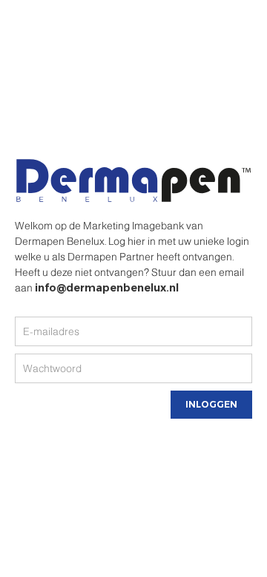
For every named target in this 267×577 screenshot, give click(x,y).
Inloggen (211, 404)
